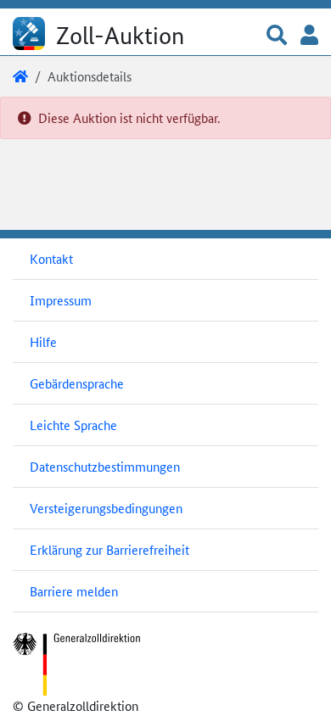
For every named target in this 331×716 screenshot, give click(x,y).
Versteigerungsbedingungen (106, 508)
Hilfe (43, 341)
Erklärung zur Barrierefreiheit (109, 549)
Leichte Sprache (73, 425)
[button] (276, 36)
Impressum (61, 300)
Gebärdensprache (77, 383)
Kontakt (51, 258)
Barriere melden (74, 591)
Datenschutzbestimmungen (105, 466)
